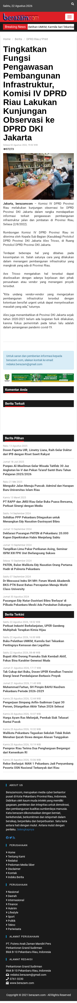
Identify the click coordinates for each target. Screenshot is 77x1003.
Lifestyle (12, 912)
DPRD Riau (33, 39)
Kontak (12, 873)
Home (6, 39)
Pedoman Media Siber (21, 864)
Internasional (15, 900)
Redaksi (12, 860)
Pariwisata (14, 929)
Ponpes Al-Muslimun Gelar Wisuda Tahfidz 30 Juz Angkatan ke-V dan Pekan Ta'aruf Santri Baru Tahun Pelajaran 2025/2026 (37, 470)
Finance (12, 904)
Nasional (13, 891)
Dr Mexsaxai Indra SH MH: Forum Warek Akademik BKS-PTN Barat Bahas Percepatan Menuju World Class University (36, 585)
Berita (18, 39)
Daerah (12, 896)
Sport (11, 916)
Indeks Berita (15, 877)
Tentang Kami (16, 856)
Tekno (11, 924)
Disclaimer (14, 868)
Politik (11, 920)
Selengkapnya (25, 829)
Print (45, 39)
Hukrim (12, 908)
